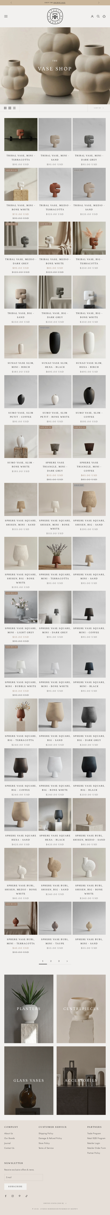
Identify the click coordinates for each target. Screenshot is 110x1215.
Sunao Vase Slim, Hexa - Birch (89, 365)
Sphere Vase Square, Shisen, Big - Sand (89, 522)
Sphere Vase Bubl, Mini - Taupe (55, 941)
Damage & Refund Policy (50, 1138)
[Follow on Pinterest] (19, 1196)
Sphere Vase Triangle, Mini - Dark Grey (55, 466)
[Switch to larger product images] (5, 108)
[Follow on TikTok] (26, 1196)
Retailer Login (93, 1143)
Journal (7, 1143)
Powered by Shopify (68, 1209)
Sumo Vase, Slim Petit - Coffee (20, 415)
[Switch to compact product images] (14, 108)
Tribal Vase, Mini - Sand (55, 157)
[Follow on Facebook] (5, 1196)
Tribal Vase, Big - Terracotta (89, 261)
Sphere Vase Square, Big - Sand (55, 738)
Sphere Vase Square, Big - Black (89, 788)
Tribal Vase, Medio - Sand (89, 207)
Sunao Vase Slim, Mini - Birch (21, 365)
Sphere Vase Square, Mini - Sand (89, 576)
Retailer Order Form (96, 1148)
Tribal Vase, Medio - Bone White (55, 261)
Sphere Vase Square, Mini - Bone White (55, 684)
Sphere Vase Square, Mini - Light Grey (21, 630)
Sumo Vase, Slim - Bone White (20, 464)
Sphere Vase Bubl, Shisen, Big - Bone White (89, 889)
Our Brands (9, 1138)
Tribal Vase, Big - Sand (21, 315)
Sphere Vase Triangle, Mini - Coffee (89, 466)
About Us (8, 1133)
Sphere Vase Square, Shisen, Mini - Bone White (55, 524)
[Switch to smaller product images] (10, 108)
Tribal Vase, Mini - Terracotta (20, 157)
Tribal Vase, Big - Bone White (89, 315)
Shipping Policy (46, 1133)
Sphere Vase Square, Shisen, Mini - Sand (21, 522)
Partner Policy (93, 1153)
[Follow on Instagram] (12, 1196)
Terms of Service (46, 1148)
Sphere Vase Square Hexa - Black (55, 837)
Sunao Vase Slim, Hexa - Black (55, 365)
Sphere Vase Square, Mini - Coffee (89, 630)
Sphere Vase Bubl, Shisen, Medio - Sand (89, 837)
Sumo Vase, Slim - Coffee (89, 415)
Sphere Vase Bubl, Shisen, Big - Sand (55, 887)
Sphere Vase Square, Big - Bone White (55, 788)
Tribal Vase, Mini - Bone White (20, 207)
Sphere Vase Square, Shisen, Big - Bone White (21, 578)
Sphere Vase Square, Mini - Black (89, 684)
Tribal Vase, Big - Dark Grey (55, 315)
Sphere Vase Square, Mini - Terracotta (55, 576)
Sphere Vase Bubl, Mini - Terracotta (21, 941)
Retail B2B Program (96, 1138)
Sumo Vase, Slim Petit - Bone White (55, 415)
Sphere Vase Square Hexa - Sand (20, 837)
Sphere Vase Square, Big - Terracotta (21, 738)
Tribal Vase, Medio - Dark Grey (20, 261)
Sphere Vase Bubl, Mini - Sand (89, 941)
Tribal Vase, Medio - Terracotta (55, 207)
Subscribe (15, 1186)
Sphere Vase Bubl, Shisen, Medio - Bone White (21, 889)
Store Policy (44, 1143)
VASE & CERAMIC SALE (48, 2)
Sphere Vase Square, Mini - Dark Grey (55, 630)
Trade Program (94, 1133)
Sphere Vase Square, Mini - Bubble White (21, 684)
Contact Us (9, 1148)
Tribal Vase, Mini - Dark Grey (89, 157)
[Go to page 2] (67, 961)
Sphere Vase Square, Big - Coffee (21, 788)
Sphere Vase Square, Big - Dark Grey (89, 738)
